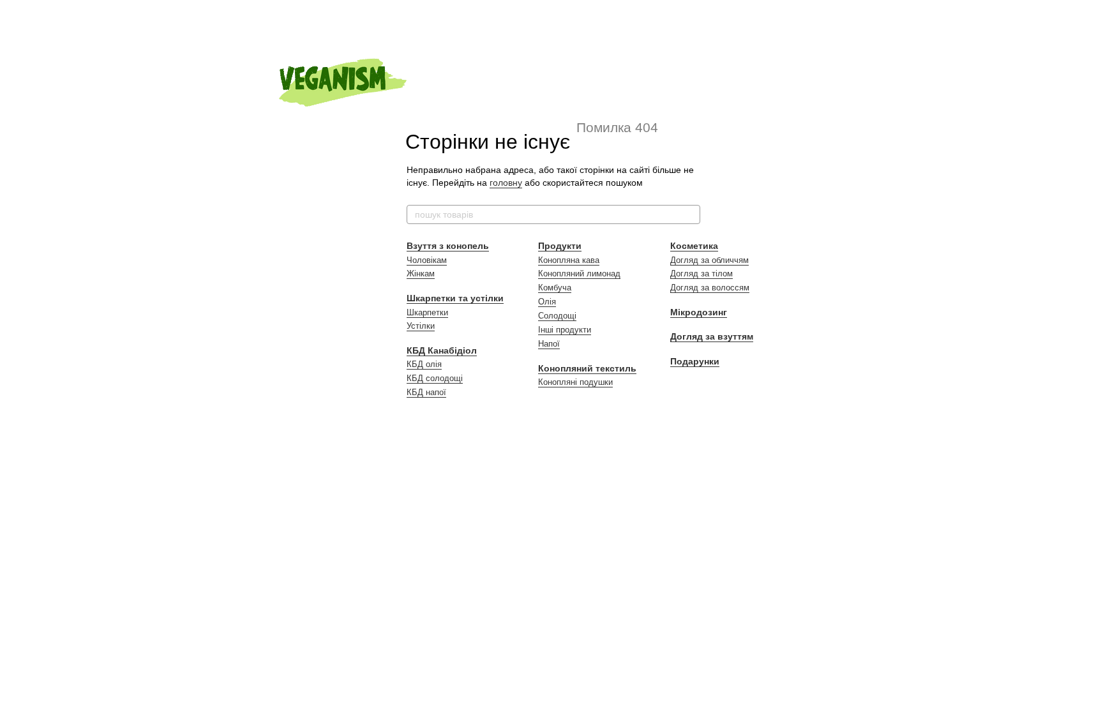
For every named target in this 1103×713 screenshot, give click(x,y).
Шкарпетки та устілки (455, 298)
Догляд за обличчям (709, 260)
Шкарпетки (427, 312)
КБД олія (424, 364)
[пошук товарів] (690, 214)
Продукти (560, 246)
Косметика (694, 246)
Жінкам (421, 273)
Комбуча (554, 287)
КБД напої (426, 392)
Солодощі (557, 315)
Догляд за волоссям (709, 287)
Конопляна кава (568, 260)
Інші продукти (564, 329)
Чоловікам (427, 260)
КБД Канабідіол (442, 350)
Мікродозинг (698, 312)
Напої (549, 344)
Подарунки (694, 361)
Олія (547, 301)
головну (506, 182)
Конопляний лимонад (579, 273)
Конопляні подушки (575, 382)
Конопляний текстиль (587, 368)
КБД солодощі (435, 378)
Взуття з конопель (448, 246)
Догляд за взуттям (711, 336)
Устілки (421, 326)
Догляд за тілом (701, 273)
